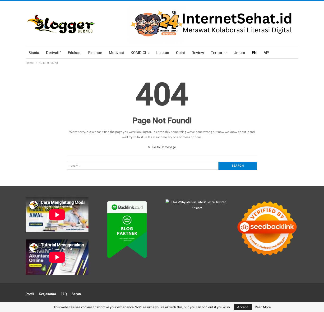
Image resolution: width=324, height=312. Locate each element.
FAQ (64, 294)
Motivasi (116, 52)
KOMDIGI (138, 52)
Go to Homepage (163, 147)
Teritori (217, 52)
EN (254, 52)
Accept (242, 307)
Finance (95, 52)
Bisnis (33, 52)
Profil (30, 294)
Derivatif (53, 52)
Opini (180, 52)
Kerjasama (47, 294)
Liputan (162, 52)
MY (266, 52)
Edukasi (74, 52)
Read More (263, 307)
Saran (76, 294)
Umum (239, 52)
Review (198, 52)
